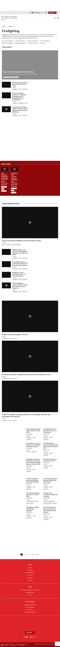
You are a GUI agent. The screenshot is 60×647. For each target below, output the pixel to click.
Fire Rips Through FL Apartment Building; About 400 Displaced (32, 480)
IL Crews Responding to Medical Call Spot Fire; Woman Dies (50, 480)
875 (33, 554)
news (15, 38)
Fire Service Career (47, 503)
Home (3, 26)
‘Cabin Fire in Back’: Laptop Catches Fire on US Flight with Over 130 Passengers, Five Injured (26, 415)
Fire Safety (15, 103)
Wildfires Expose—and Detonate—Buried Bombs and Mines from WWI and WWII (19, 252)
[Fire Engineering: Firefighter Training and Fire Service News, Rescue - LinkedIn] (37, 12)
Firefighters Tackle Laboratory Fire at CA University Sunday (18, 274)
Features (28, 451)
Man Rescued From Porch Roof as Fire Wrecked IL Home (19, 84)
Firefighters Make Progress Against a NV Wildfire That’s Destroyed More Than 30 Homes (14, 179)
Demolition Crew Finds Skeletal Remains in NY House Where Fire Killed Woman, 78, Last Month (33, 461)
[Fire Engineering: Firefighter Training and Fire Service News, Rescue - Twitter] (41, 12)
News (11, 77)
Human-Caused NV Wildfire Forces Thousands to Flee (21, 241)
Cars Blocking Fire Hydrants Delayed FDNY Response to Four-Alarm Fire (50, 445)
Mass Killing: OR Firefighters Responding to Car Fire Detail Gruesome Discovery (4, 178)
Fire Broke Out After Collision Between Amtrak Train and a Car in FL (26, 374)
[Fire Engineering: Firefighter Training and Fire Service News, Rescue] (9, 18)
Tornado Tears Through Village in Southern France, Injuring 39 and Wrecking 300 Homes (20, 109)
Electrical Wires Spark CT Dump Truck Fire (50, 460)
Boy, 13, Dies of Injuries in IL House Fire (18, 72)
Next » (37, 554)
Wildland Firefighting (16, 244)
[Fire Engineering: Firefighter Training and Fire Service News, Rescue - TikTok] (39, 12)
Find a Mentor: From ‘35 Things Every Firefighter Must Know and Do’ (33, 444)
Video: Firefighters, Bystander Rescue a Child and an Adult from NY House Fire (19, 285)
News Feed (16, 77)
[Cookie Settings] (2, 645)
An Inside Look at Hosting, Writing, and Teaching (50, 494)
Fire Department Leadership (32, 501)
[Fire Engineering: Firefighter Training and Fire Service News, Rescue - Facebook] (35, 12)
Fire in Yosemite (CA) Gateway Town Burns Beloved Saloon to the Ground (49, 509)
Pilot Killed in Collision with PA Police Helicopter (32, 508)
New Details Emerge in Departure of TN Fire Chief (33, 494)
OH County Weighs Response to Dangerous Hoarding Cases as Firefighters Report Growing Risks (19, 96)
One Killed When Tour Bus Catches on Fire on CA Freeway (50, 430)
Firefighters (5, 34)
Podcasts (54, 503)
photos (21, 38)
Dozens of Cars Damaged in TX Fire (15, 334)
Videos (31, 503)
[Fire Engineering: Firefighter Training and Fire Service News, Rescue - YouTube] (32, 12)
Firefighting (6, 77)
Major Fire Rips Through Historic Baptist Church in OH (33, 430)
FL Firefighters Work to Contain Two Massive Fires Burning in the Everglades (20, 263)
